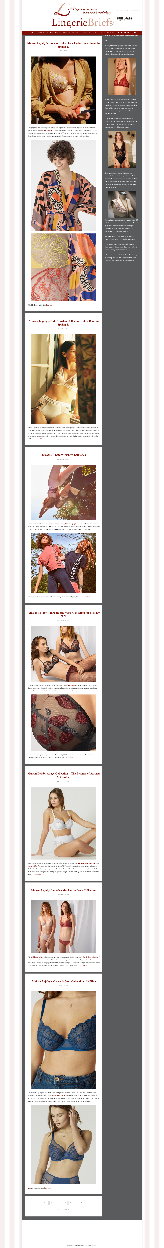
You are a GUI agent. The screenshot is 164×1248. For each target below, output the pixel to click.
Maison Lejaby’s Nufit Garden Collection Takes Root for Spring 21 (64, 322)
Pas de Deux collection (90, 957)
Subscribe (109, 32)
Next (82, 1203)
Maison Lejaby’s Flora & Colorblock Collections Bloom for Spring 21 (64, 45)
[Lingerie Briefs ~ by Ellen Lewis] (82, 15)
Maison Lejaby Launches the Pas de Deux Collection (63, 890)
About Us (87, 32)
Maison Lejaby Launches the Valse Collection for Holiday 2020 (64, 614)
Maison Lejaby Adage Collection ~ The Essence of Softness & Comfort (64, 775)
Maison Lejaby (71, 685)
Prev (45, 1203)
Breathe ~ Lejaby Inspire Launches (64, 455)
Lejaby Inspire (53, 524)
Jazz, (29, 1188)
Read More (49, 305)
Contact (98, 32)
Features (42, 32)
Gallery (76, 32)
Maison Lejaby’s (47, 130)
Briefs (32, 32)
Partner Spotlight (59, 32)
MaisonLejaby (110, 99)
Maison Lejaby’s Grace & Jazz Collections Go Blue (64, 981)
